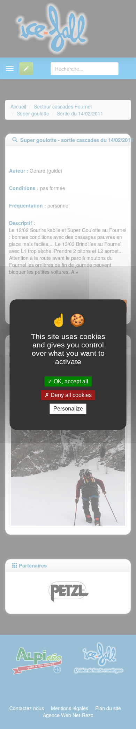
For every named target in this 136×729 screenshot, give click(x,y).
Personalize (68, 409)
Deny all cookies (70, 395)
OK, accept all (70, 381)
